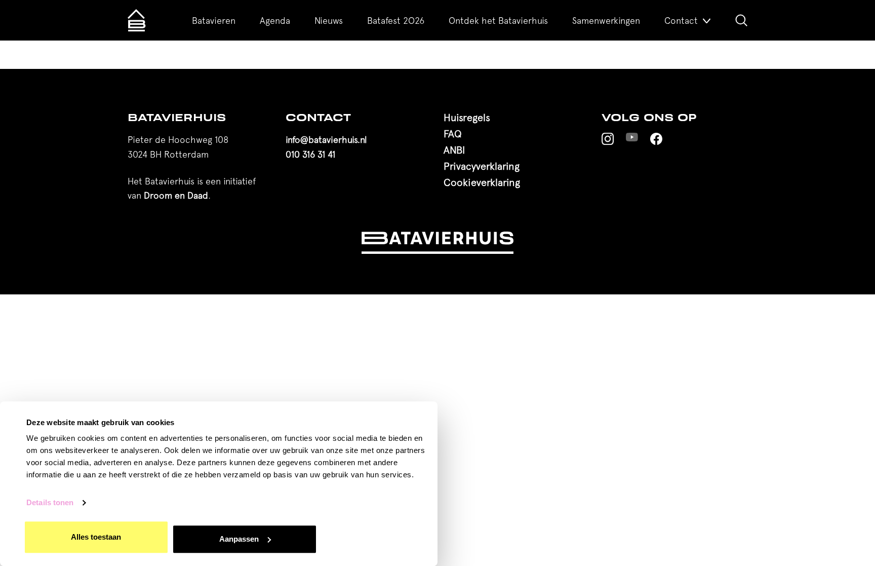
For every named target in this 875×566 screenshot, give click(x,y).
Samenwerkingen (606, 20)
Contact (681, 20)
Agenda (275, 20)
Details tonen (49, 503)
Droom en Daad (176, 195)
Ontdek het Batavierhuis (498, 20)
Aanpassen (239, 539)
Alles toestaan (96, 537)
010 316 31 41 (310, 154)
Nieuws (328, 20)
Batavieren (213, 20)
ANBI (454, 150)
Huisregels (467, 117)
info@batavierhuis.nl (326, 139)
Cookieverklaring (482, 182)
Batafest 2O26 (395, 20)
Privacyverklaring (482, 166)
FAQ (453, 133)
